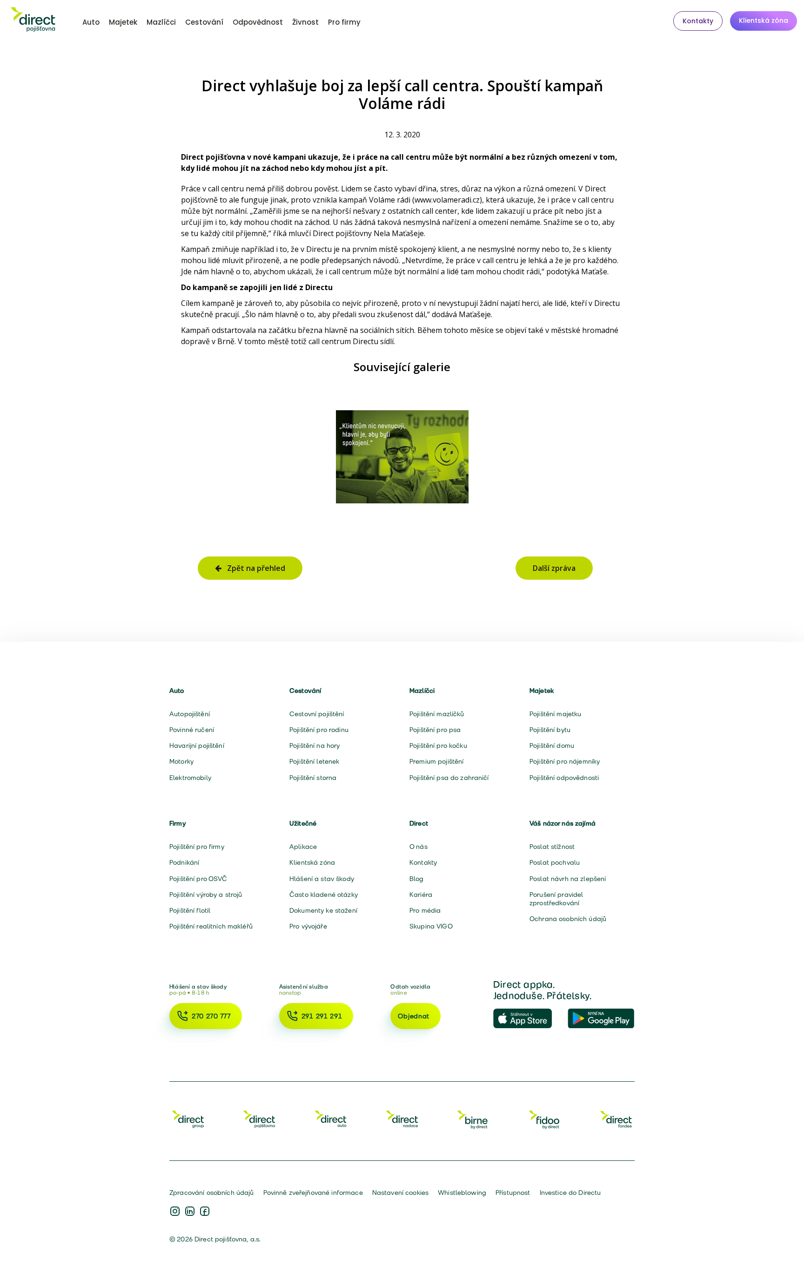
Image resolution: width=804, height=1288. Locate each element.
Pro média (425, 910)
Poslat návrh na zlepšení (567, 878)
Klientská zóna (763, 20)
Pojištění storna (312, 777)
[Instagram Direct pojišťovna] (175, 1212)
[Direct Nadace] (402, 1119)
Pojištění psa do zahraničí (449, 777)
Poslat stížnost (552, 846)
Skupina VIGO (431, 926)
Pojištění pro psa (435, 729)
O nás (418, 846)
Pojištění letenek (314, 761)
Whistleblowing (462, 1192)
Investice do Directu (570, 1192)
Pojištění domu (551, 745)
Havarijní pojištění (196, 745)
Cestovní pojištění (316, 714)
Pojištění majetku (555, 714)
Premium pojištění (436, 761)
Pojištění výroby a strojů (205, 894)
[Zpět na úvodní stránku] (33, 21)
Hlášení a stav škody (321, 878)
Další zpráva (554, 568)
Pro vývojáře (308, 926)
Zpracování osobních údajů (211, 1192)
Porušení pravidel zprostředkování (556, 899)
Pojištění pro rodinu (318, 729)
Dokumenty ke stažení (323, 910)
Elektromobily (190, 777)
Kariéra (420, 894)
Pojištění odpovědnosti (564, 777)
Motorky (181, 761)
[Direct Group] (188, 1119)
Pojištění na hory (314, 745)
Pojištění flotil (189, 910)
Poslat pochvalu (554, 862)
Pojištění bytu (549, 729)
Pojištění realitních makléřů (211, 926)
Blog (416, 878)
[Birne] (473, 1119)
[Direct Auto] (330, 1119)
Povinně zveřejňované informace (313, 1192)
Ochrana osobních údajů (567, 918)
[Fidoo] (544, 1119)
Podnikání (184, 862)
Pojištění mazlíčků (436, 714)
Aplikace (303, 846)
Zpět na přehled (253, 568)
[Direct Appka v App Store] (526, 1019)
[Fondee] (616, 1119)
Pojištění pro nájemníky (564, 761)
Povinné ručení (191, 729)
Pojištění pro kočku (438, 745)
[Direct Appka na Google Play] (601, 1019)
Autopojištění (189, 714)
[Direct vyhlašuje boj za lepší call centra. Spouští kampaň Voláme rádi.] (402, 456)
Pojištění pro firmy (196, 846)
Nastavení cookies (400, 1192)
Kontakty (698, 21)
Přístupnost (513, 1192)
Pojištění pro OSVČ (198, 878)
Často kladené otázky (323, 894)
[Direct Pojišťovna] (259, 1119)
